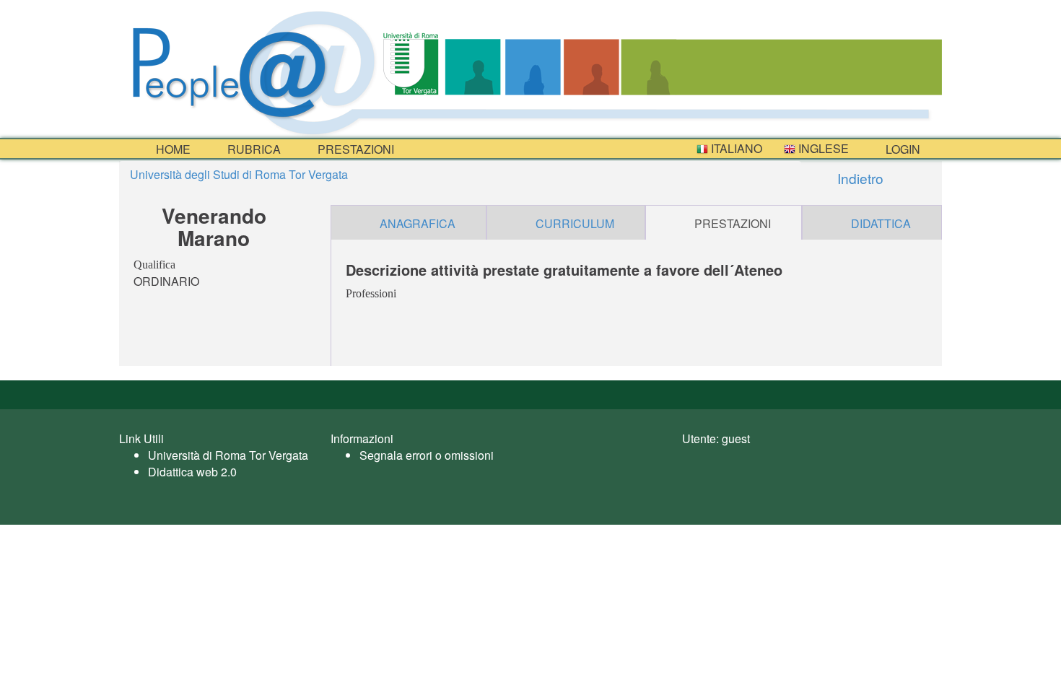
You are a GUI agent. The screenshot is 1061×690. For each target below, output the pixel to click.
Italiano (735, 148)
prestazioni (354, 149)
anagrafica (417, 223)
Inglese (822, 148)
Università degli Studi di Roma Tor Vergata (239, 174)
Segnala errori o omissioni (426, 455)
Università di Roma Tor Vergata (228, 455)
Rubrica (252, 149)
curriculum (575, 223)
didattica (881, 223)
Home (172, 149)
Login (901, 149)
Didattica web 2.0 (192, 471)
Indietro (858, 178)
